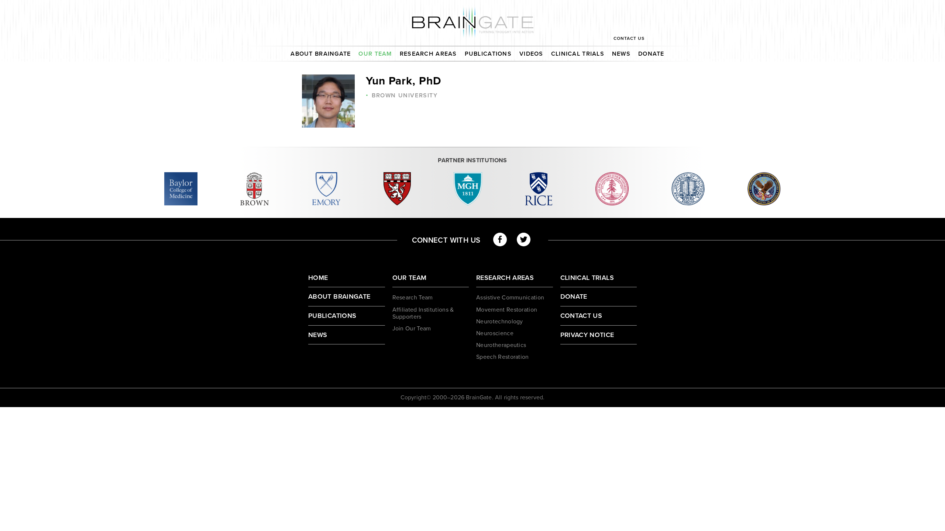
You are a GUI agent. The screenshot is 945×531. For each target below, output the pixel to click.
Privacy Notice (587, 335)
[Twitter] (523, 239)
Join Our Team (411, 328)
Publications (488, 54)
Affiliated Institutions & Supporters (423, 313)
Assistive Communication (510, 297)
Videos (531, 54)
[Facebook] (500, 239)
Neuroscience (494, 333)
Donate (651, 54)
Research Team (412, 297)
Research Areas (428, 54)
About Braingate (321, 54)
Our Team (375, 54)
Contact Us (629, 38)
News (621, 54)
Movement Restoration (506, 309)
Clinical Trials (577, 54)
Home (318, 278)
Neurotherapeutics (501, 345)
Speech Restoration (502, 357)
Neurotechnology (499, 321)
